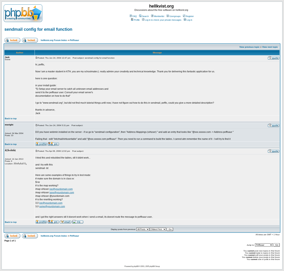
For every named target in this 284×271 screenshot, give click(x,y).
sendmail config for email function (38, 29)
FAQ (135, 16)
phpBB (136, 266)
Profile (137, 20)
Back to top (11, 118)
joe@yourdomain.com (61, 189)
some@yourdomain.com (52, 206)
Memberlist (159, 16)
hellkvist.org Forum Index (54, 40)
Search (145, 16)
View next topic (270, 47)
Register (190, 16)
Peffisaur (74, 40)
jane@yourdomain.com (61, 192)
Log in (189, 20)
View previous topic (249, 47)
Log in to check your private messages (163, 20)
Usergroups (175, 16)
